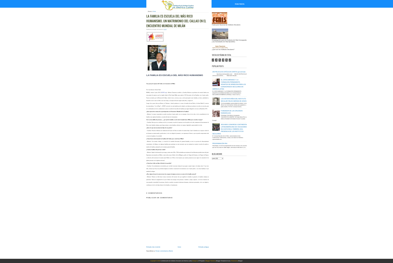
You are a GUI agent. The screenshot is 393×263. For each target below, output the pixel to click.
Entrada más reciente (153, 247)
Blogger (240, 261)
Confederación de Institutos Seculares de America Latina (176, 261)
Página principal (240, 4)
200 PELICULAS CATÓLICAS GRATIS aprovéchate (229, 72)
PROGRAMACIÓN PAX (219, 143)
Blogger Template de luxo (223, 261)
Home (154, 11)
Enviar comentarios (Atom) (164, 251)
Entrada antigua (203, 247)
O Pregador (201, 261)
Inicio (179, 247)
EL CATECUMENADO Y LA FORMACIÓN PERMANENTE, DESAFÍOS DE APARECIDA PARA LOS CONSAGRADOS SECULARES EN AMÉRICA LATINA (229, 84)
